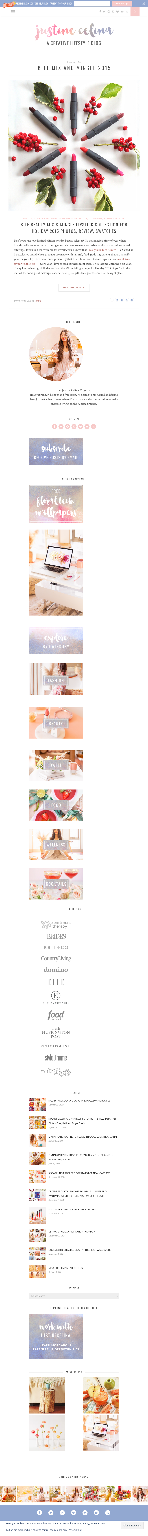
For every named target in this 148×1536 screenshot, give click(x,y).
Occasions (95, 218)
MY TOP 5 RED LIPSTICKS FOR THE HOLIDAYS (72, 1209)
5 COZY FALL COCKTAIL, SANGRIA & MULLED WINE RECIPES (79, 1100)
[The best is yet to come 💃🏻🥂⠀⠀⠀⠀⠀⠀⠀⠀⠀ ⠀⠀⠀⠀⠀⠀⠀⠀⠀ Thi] (8, 1494)
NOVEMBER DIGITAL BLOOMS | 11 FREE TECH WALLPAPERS (80, 1249)
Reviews (109, 218)
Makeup (56, 218)
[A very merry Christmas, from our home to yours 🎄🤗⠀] (57, 1494)
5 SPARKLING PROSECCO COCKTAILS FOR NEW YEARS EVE (79, 1173)
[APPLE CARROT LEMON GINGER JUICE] (101, 1395)
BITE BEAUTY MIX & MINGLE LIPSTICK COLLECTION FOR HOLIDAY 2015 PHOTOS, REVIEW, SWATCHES (74, 227)
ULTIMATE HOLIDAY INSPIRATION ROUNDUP (72, 1231)
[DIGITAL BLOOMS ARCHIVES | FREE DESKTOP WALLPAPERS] (101, 1433)
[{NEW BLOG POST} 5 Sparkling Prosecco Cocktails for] (24, 1494)
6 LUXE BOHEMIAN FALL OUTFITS (66, 1268)
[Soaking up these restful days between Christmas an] (41, 1494)
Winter (120, 218)
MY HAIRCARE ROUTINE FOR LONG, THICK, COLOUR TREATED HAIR (83, 1136)
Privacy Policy (75, 1529)
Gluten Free (42, 218)
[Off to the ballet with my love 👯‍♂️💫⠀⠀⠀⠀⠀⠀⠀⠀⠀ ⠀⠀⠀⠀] (107, 1494)
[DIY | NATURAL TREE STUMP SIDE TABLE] (47, 1395)
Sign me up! (122, 3)
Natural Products (74, 218)
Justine (38, 300)
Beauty (27, 218)
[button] (74, 3)
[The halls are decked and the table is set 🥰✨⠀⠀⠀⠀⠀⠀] (74, 1494)
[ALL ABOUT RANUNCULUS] (47, 1433)
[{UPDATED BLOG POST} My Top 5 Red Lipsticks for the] (140, 1494)
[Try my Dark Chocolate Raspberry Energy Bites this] (90, 1494)
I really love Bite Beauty (102, 250)
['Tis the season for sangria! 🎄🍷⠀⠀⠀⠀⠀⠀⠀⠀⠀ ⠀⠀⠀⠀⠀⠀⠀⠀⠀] (123, 1494)
